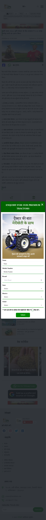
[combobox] (23, 288)
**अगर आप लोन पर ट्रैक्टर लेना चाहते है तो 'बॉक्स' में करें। (21, 310)
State (4, 285)
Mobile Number (7, 268)
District (4, 293)
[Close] (42, 204)
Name (4, 260)
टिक (35, 310)
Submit (23, 315)
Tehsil (4, 302)
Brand (4, 276)
